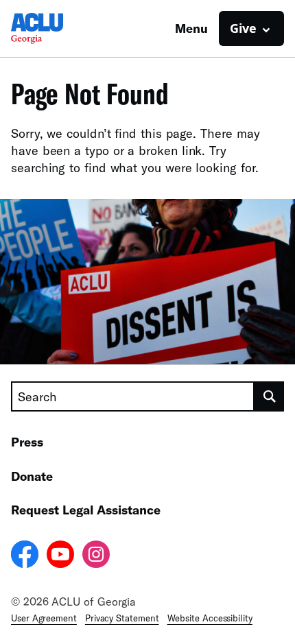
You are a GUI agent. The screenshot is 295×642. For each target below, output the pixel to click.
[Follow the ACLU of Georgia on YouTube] (60, 556)
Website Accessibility (209, 618)
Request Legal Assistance (86, 509)
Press (27, 441)
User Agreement (44, 618)
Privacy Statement (122, 618)
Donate (32, 476)
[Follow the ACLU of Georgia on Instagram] (96, 556)
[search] (269, 396)
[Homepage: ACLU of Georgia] (59, 28)
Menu (191, 28)
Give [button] (243, 28)
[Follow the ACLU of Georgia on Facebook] (24, 556)
